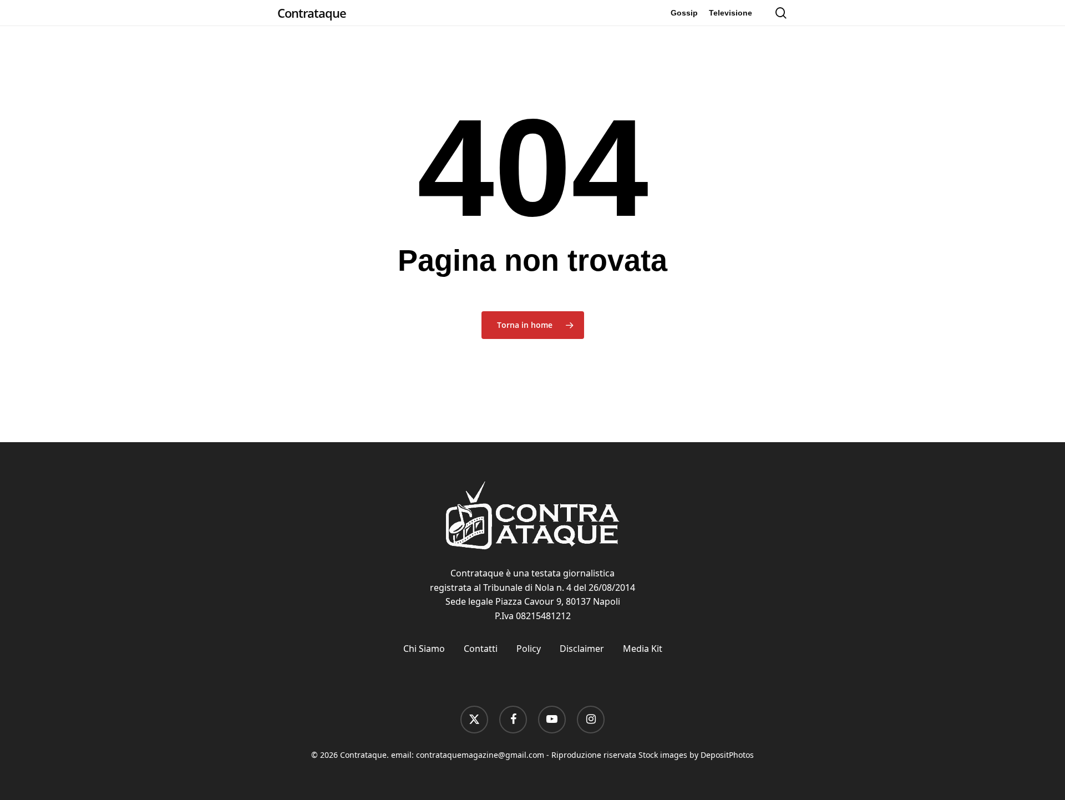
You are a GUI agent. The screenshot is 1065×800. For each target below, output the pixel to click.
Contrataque (311, 13)
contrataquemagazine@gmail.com (480, 755)
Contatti (481, 648)
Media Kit (642, 648)
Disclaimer (582, 648)
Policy (528, 648)
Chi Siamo (424, 648)
